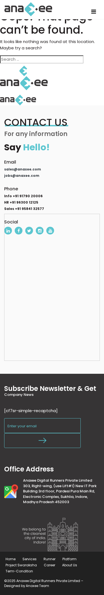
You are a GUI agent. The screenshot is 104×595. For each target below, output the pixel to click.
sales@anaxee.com (22, 169)
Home (11, 559)
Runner (49, 559)
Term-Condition (19, 571)
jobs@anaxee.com (21, 175)
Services (29, 559)
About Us (69, 565)
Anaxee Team (37, 585)
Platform (69, 559)
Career (49, 565)
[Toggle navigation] (94, 11)
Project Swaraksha (21, 565)
